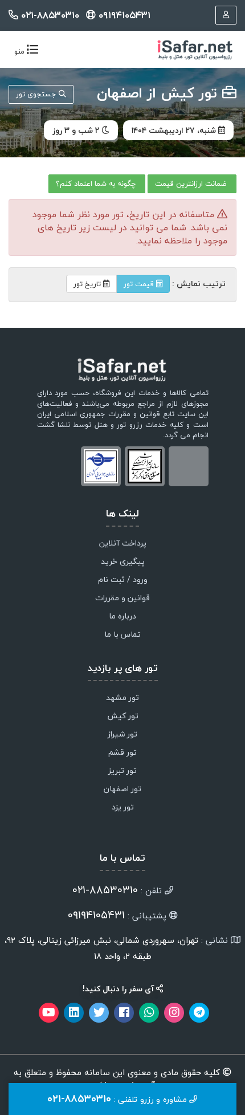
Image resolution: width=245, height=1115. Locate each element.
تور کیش (122, 716)
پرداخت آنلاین (122, 544)
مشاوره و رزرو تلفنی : (118, 1099)
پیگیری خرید (123, 562)
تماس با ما (122, 635)
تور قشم (122, 753)
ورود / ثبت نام (123, 580)
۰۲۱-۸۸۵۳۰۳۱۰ (50, 15)
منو (24, 52)
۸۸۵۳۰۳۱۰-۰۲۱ (105, 890)
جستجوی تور (37, 94)
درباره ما (122, 617)
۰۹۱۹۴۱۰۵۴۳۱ (123, 15)
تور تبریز (122, 771)
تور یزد (123, 807)
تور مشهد (122, 698)
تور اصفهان (122, 789)
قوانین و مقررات (122, 598)
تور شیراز (122, 735)
